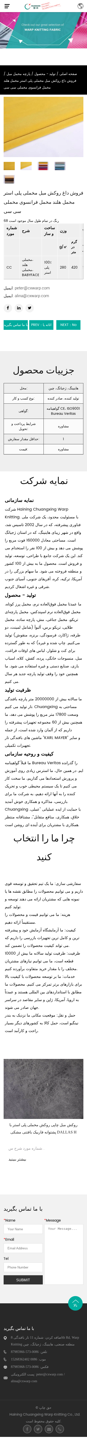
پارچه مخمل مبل (18, 74)
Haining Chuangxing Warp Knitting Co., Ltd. (44, 1414)
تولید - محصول (45, 74)
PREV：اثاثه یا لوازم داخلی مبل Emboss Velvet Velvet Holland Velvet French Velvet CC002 (41, 326)
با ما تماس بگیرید (16, 325)
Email (9, 1239)
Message (52, 1220)
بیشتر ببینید (17, 1159)
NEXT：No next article (68, 326)
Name (9, 1220)
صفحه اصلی (68, 74)
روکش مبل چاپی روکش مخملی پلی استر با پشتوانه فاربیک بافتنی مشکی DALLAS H (43, 1128)
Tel (6, 1258)
